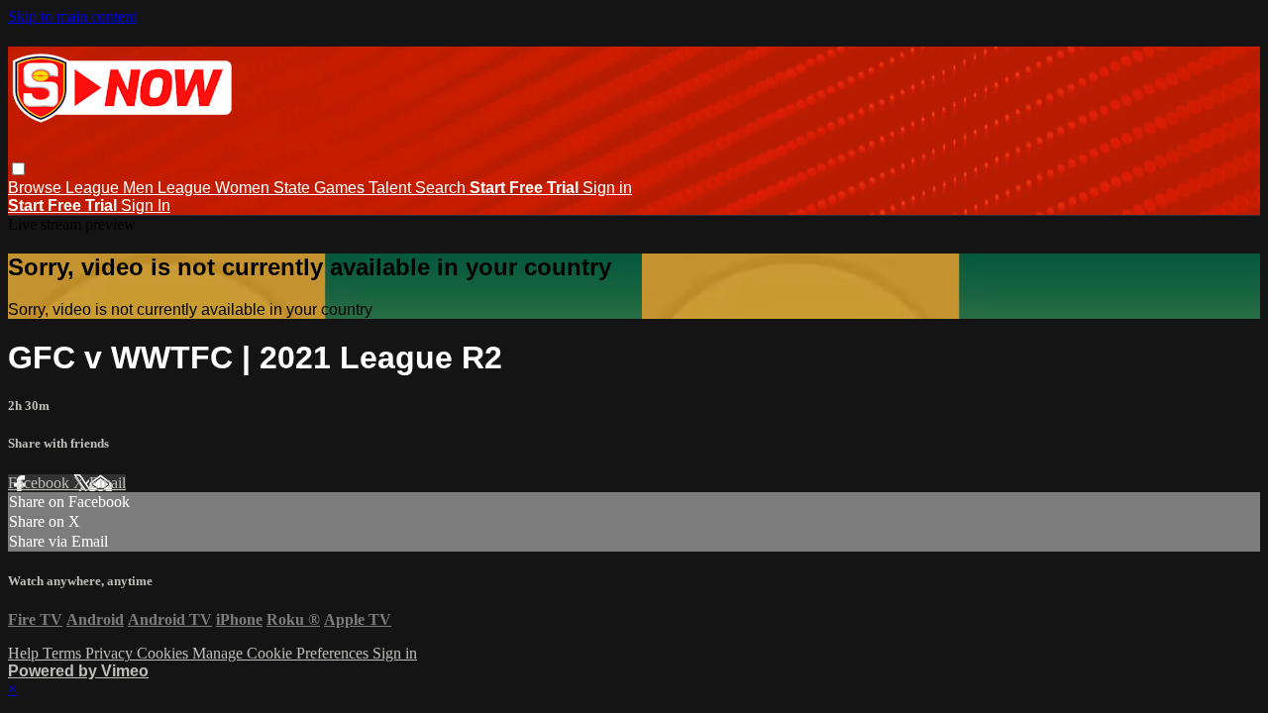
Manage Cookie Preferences (282, 653)
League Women (215, 187)
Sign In (145, 205)
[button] (18, 168)
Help (25, 653)
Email (107, 482)
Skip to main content (72, 16)
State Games (321, 187)
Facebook (40, 482)
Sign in (607, 187)
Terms (64, 653)
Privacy (111, 653)
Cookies (164, 653)
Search (442, 187)
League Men (111, 187)
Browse (36, 187)
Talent (392, 187)
